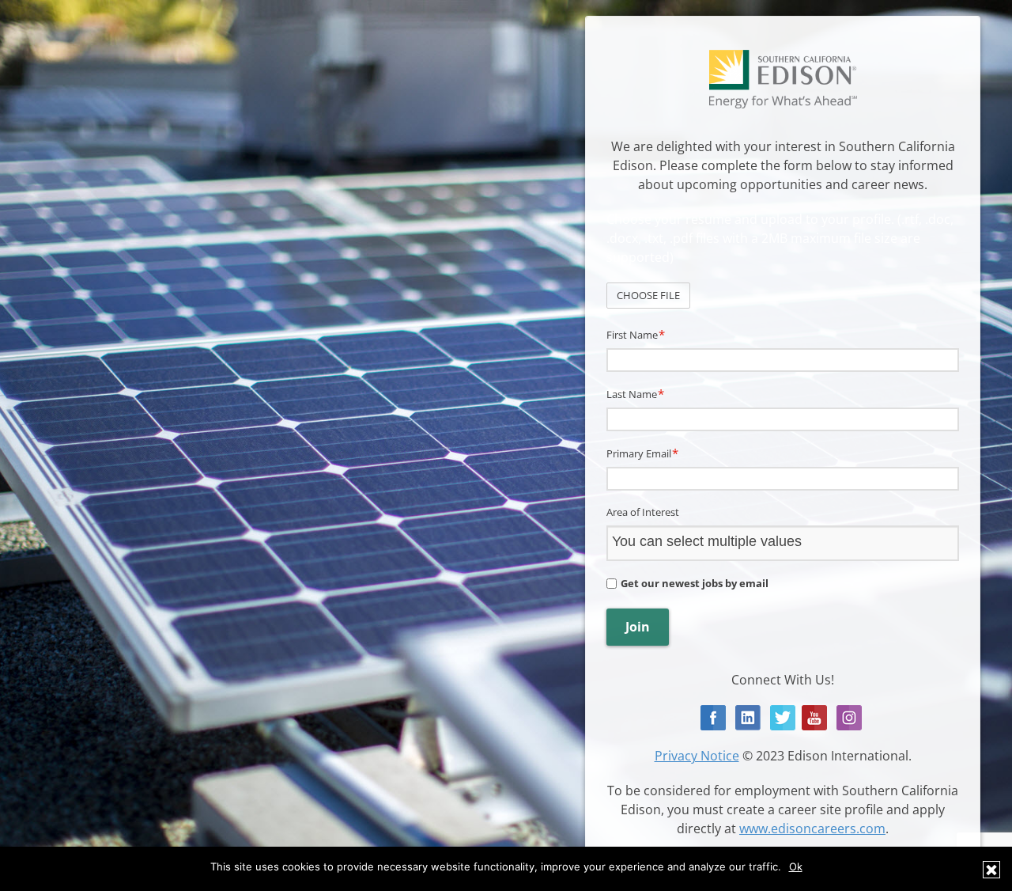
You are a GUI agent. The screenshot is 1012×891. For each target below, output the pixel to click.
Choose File (648, 295)
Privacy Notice (697, 755)
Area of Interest (642, 512)
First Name (635, 334)
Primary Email (642, 453)
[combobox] (783, 542)
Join (637, 626)
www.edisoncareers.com (812, 828)
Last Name (635, 393)
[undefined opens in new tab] (713, 716)
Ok (795, 866)
